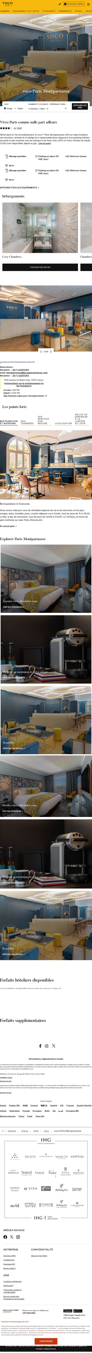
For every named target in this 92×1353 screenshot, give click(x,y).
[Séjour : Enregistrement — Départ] (13, 108)
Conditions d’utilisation (12, 1281)
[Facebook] (5, 1237)
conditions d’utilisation (36, 1330)
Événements (65, 11)
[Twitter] (11, 1237)
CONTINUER (46, 1341)
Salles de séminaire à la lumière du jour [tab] (81, 419)
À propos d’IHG (9, 1256)
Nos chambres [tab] (27, 422)
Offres (79, 11)
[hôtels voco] (7, 3)
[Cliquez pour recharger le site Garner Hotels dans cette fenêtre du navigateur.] (77, 1188)
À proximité (49, 11)
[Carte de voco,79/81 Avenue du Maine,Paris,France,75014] (17, 362)
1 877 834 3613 (28, 1313)
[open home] (4, 1131)
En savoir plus (7, 526)
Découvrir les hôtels (39, 1256)
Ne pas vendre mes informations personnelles (13, 1297)
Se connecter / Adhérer (75, 4)
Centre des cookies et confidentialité (12, 1291)
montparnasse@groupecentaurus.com (27, 372)
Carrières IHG (8, 1260)
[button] (88, 4)
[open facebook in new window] (39, 1046)
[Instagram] (18, 1237)
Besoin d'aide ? (9, 1268)
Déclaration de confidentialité (52, 1332)
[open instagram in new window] (45, 1046)
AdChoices (7, 1286)
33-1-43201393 (21, 370)
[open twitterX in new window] (52, 1046)
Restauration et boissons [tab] (9, 422)
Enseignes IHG (9, 1264)
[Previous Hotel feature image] (41, 351)
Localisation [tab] (63, 423)
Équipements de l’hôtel (26, 11)
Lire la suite (44, 143)
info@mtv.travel (6, 1077)
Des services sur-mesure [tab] (43, 420)
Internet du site (5, 1081)
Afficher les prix (80, 106)
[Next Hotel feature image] (50, 351)
